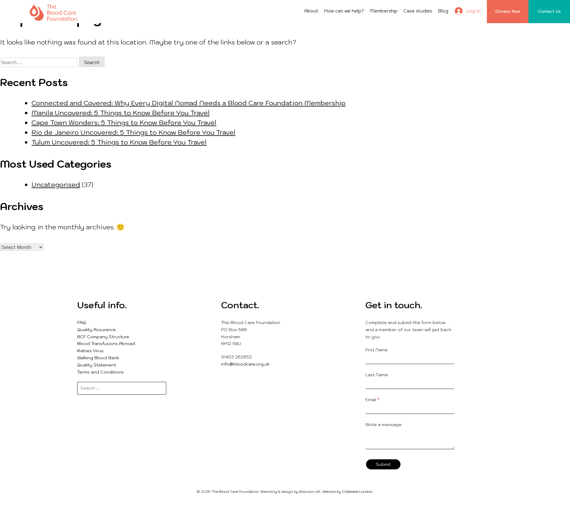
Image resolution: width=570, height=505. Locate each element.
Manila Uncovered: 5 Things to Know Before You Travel (120, 112)
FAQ (81, 322)
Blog (443, 11)
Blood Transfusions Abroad (106, 343)
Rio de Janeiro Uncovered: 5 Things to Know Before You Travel (133, 132)
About (311, 11)
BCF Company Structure (103, 336)
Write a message (383, 424)
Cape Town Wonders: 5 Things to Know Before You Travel (123, 122)
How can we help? (344, 11)
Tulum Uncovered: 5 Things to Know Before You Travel (119, 142)
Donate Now (507, 11)
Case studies (417, 11)
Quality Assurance (96, 329)
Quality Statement (96, 365)
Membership (384, 11)
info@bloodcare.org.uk (245, 364)
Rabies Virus (90, 350)
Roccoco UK (309, 491)
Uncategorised (55, 184)
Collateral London (357, 491)
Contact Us (549, 11)
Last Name (376, 374)
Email (372, 399)
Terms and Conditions (100, 372)
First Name (376, 349)
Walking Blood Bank (98, 358)
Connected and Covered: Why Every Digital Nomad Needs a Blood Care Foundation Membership (188, 103)
